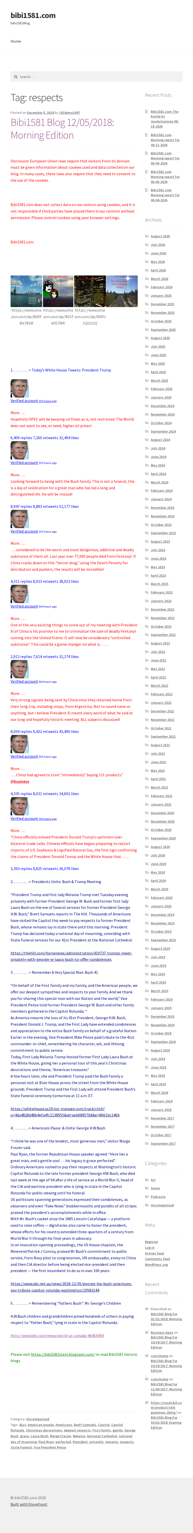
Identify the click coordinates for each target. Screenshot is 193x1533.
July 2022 (158, 651)
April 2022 (158, 677)
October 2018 (161, 1033)
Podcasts (158, 1196)
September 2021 (163, 736)
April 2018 (158, 1084)
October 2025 (161, 321)
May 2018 (158, 1075)
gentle (118, 1430)
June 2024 (158, 456)
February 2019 (161, 999)
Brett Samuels (85, 1424)
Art (153, 1180)
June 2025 (158, 355)
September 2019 (163, 940)
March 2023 (159, 584)
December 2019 (162, 914)
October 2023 (161, 524)
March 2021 (159, 787)
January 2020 (161, 906)
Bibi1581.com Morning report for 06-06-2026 (165, 176)
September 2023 (163, 533)
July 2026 (158, 244)
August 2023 (160, 541)
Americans (64, 1424)
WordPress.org (156, 1264)
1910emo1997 (69, 112)
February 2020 (161, 897)
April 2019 (158, 982)
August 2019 (160, 948)
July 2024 (158, 448)
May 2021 (158, 770)
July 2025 (158, 346)
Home (16, 41)
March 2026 (159, 278)
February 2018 (161, 1101)
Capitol (104, 1424)
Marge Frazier (60, 1436)
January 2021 (161, 804)
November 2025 (162, 312)
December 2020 (162, 813)
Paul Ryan (46, 1442)
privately (96, 1442)
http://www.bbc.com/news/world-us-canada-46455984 (57, 1335)
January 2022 (161, 702)
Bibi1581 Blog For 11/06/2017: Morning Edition (166, 1389)
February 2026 (161, 287)
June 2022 (158, 660)
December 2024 (162, 406)
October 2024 (161, 423)
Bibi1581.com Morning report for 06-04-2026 (165, 195)
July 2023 (158, 550)
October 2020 (161, 829)
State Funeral (21, 1447)
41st (22, 1424)
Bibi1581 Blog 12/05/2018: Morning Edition (62, 128)
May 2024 (158, 465)
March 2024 (159, 482)
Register (151, 1241)
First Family (101, 1430)
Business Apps (162, 1332)
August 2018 (160, 1050)
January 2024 (161, 499)
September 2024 (163, 431)
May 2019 (158, 974)
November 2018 (162, 1025)
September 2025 (163, 329)
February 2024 (161, 490)
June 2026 (158, 253)
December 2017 (162, 1118)
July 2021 (158, 753)
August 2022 (160, 643)
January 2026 (161, 295)
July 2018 (158, 1059)
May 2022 (158, 668)
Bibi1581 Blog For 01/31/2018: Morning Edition (166, 1319)
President (80, 1442)
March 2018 (159, 1092)
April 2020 (158, 880)
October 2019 (161, 931)
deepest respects (77, 1430)
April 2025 (158, 372)
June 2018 (158, 1067)
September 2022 (163, 634)
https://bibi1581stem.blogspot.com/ (63, 1354)
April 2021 (158, 779)
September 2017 (163, 1143)
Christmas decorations (44, 1430)
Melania (79, 1436)
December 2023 (162, 507)
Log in (150, 1247)
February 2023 (161, 592)
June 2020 (158, 863)
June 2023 (158, 558)
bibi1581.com (33, 15)
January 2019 (161, 1008)
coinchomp (159, 1356)
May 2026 (158, 261)
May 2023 (158, 567)
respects (126, 1442)
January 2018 (161, 1109)
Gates (155, 1188)
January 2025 (161, 397)
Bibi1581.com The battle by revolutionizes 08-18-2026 (165, 119)
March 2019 (159, 991)
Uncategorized (37, 1419)
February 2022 (161, 694)
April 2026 (158, 270)
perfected (63, 1442)
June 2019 (158, 965)
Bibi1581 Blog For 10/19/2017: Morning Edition (166, 1342)
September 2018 (163, 1041)
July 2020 (158, 855)
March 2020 (159, 889)
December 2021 (162, 711)
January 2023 (161, 601)
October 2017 (161, 1135)
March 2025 (159, 380)
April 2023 (158, 575)
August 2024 (160, 439)
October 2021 (161, 728)
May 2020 (158, 872)
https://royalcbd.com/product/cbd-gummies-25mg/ (166, 1407)
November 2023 (162, 516)
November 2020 (162, 821)
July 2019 (158, 957)
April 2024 (158, 473)
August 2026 (160, 236)
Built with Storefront (29, 1504)
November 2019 (162, 923)
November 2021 (162, 719)
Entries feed (154, 1253)
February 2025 (161, 389)
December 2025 (162, 304)
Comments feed (157, 1259)
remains (111, 1442)
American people (41, 1424)
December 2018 (162, 1016)
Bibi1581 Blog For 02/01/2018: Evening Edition (166, 1422)
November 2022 (162, 618)
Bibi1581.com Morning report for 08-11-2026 (165, 140)
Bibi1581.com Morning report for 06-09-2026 (165, 158)
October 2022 (161, 626)
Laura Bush (39, 1436)
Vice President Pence (50, 1447)
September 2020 (163, 838)
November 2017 (162, 1126)
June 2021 (158, 762)
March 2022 (159, 685)
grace (24, 1436)
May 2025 (158, 363)
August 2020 (160, 846)
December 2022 (162, 609)
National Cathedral (102, 1436)
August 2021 (160, 745)
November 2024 (162, 414)
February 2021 (161, 796)
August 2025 (160, 338)
